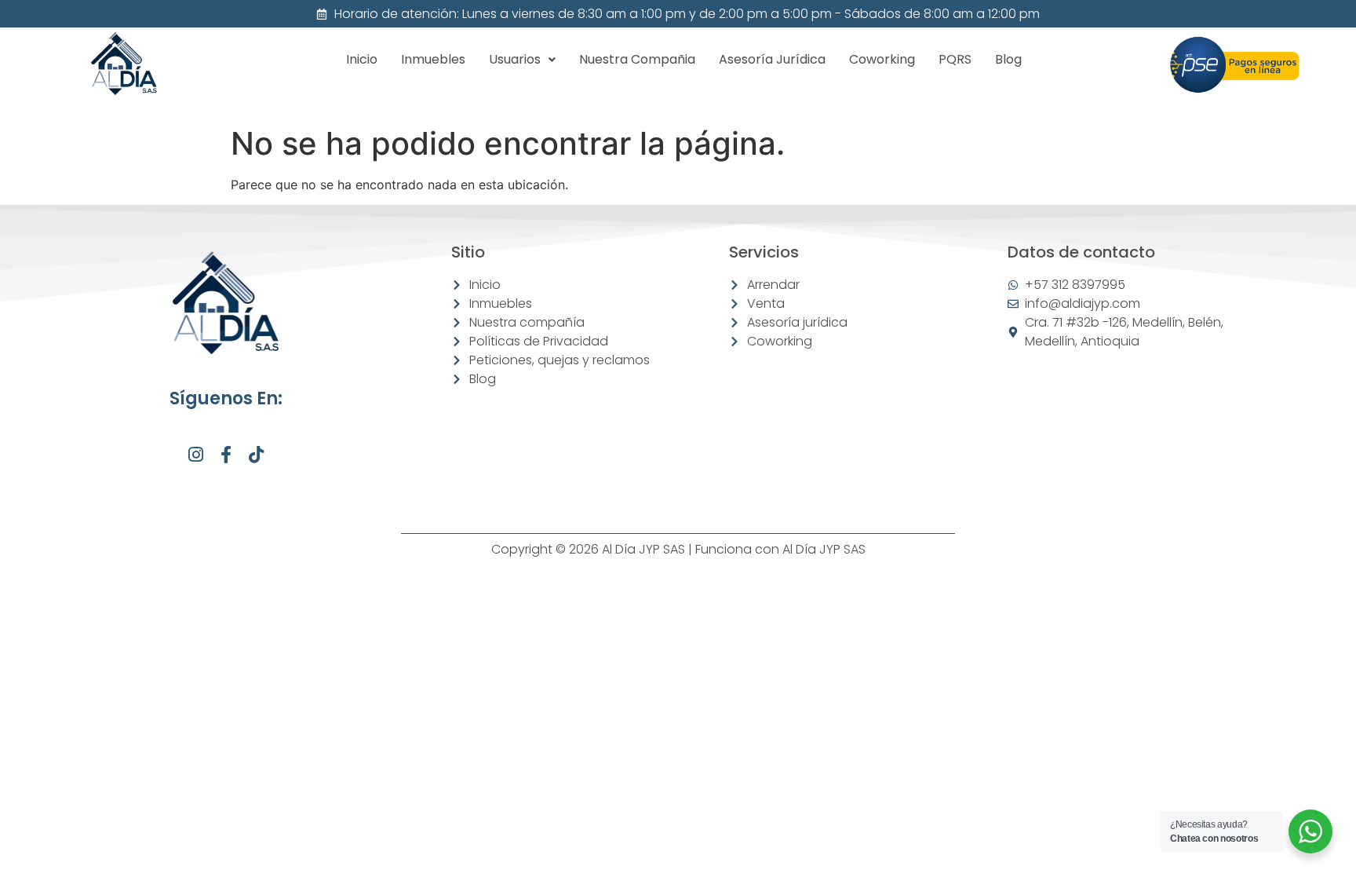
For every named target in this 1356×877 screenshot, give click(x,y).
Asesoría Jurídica (772, 59)
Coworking (882, 59)
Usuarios (515, 59)
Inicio (361, 59)
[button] (522, 60)
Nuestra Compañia (637, 59)
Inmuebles (433, 59)
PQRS (955, 59)
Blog (1008, 59)
